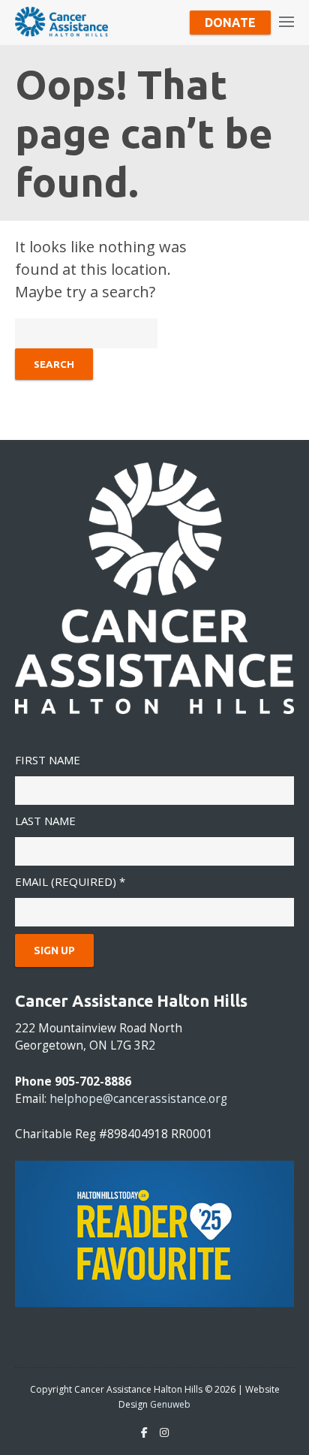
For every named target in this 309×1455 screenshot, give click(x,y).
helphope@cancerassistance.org (138, 1099)
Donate (230, 22)
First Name (47, 759)
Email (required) (70, 881)
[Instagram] (164, 1432)
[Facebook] (144, 1432)
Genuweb (170, 1404)
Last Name (45, 820)
